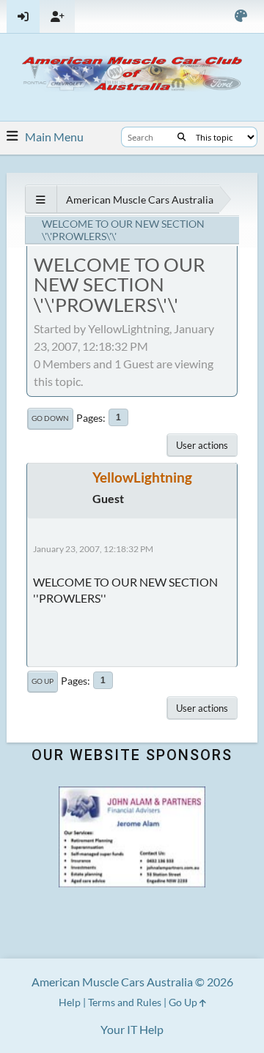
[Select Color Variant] (240, 16)
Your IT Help (132, 1029)
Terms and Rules (124, 1002)
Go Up (43, 681)
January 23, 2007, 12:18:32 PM (93, 549)
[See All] (40, 199)
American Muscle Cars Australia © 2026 (132, 982)
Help (70, 1002)
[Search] (181, 137)
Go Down (50, 418)
